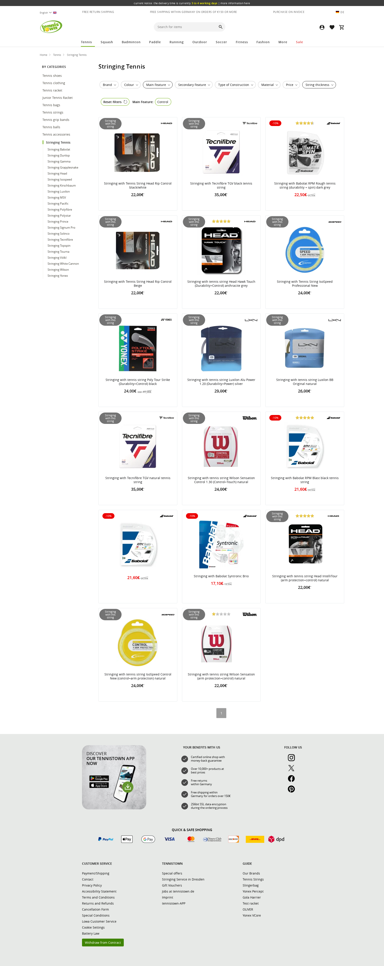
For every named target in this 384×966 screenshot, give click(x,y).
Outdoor (199, 42)
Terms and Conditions (98, 897)
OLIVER (248, 909)
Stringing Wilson (58, 270)
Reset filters (112, 102)
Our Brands (251, 873)
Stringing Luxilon (59, 191)
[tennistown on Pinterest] (293, 791)
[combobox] (50, 12)
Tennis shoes (52, 75)
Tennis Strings (253, 879)
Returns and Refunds (98, 903)
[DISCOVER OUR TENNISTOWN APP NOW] (114, 808)
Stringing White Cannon (63, 264)
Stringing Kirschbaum (62, 185)
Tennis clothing (54, 83)
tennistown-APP (173, 903)
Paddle (155, 42)
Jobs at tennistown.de (178, 891)
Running (177, 42)
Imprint (167, 897)
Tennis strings (53, 112)
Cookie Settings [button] (93, 927)
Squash (107, 42)
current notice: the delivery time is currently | (192, 3)
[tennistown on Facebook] (293, 781)
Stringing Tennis (58, 142)
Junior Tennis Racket (58, 98)
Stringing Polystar (59, 216)
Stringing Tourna (58, 252)
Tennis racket (52, 90)
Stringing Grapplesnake (63, 167)
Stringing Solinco (59, 234)
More (282, 42)
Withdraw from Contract (103, 942)
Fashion (263, 42)
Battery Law (90, 933)
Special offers (172, 873)
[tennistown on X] (293, 771)
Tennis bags (51, 105)
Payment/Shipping (95, 873)
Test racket (251, 903)
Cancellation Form (95, 909)
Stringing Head (57, 173)
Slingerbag (251, 885)
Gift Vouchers (172, 885)
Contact (87, 879)
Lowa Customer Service (99, 921)
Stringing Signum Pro (61, 228)
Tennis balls (51, 127)
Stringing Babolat (59, 149)
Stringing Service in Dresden (183, 879)
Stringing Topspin (59, 246)
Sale (299, 42)
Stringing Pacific (58, 203)
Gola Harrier (252, 897)
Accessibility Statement (99, 891)
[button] (322, 27)
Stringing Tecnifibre (60, 240)
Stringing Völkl (57, 258)
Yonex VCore (252, 915)
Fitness (242, 42)
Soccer (221, 42)
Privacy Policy (92, 885)
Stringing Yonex (58, 276)
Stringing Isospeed (60, 179)
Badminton (131, 42)
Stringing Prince (58, 222)
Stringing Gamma (59, 161)
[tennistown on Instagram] (293, 760)
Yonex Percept (253, 891)
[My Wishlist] (331, 27)
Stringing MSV (57, 197)
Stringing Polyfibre (60, 209)
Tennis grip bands (56, 120)
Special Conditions (96, 915)
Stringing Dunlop (59, 155)
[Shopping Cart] (341, 27)
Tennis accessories (56, 134)
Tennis (86, 42)
